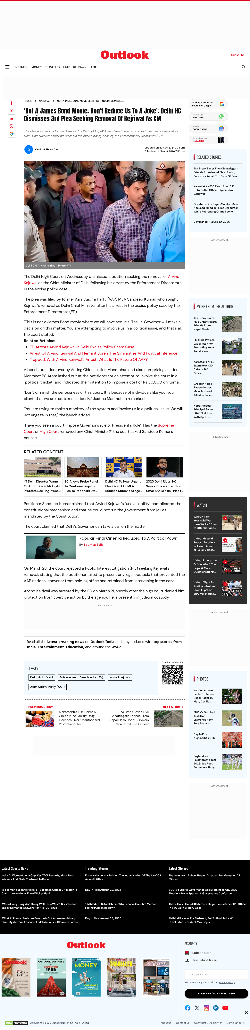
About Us (166, 1023)
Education (74, 647)
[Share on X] (11, 110)
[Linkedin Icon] (216, 1008)
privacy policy (227, 982)
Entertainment (51, 647)
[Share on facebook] (11, 103)
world (116, 647)
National (44, 101)
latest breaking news (65, 641)
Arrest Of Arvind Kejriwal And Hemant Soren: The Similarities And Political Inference (103, 353)
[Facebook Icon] (188, 1008)
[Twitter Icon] (197, 1008)
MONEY (36, 67)
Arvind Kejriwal (120, 677)
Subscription (202, 953)
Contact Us (182, 1023)
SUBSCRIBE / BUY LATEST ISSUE (216, 993)
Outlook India (102, 641)
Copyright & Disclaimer (208, 1023)
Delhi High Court (41, 677)
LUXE (93, 67)
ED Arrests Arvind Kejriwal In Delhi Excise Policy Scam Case (82, 346)
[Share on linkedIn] (11, 118)
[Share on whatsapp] (11, 126)
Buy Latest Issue (204, 960)
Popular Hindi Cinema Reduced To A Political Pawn (128, 538)
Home (28, 101)
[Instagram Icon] (206, 1008)
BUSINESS (21, 67)
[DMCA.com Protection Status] (16, 1023)
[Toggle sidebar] (7, 67)
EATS (66, 67)
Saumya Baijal (94, 545)
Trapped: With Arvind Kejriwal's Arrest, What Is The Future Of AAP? (89, 359)
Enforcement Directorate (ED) (81, 677)
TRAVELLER (52, 67)
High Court (49, 431)
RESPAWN (80, 67)
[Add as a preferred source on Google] (11, 133)
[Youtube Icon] (225, 1008)
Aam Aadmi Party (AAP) (47, 687)
